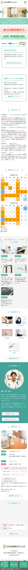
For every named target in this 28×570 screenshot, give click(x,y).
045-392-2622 (15, 555)
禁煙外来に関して (13, 143)
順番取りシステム (14, 96)
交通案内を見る (14, 533)
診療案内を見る (14, 358)
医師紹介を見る (10, 413)
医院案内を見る (14, 495)
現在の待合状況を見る (14, 63)
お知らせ (11, 152)
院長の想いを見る (10, 419)
